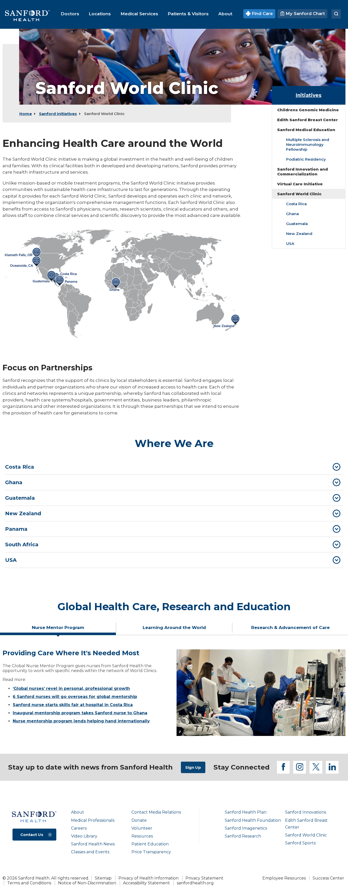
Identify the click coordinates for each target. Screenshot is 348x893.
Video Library (84, 836)
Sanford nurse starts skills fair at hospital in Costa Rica (73, 704)
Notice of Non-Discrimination (87, 883)
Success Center (328, 878)
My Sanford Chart (304, 13)
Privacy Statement (204, 878)
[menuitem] (70, 13)
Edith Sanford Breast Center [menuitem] (307, 119)
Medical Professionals (92, 820)
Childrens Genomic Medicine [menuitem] (308, 109)
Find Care (261, 13)
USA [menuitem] (290, 243)
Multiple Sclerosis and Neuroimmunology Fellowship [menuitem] (307, 144)
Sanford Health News (93, 844)
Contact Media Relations (156, 812)
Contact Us (31, 834)
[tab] (174, 467)
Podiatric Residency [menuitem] (306, 159)
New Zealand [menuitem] (299, 233)
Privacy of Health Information (148, 878)
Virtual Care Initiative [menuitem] (300, 184)
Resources (142, 836)
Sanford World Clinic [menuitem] (299, 193)
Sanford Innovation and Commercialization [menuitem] (302, 171)
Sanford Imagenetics (246, 828)
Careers (79, 828)
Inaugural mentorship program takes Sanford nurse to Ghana (80, 712)
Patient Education (150, 844)
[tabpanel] (174, 692)
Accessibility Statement (146, 883)
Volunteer (141, 828)
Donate (139, 820)
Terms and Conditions (29, 883)
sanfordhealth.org (195, 883)
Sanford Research (243, 836)
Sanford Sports (300, 843)
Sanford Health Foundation (253, 820)
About (77, 812)
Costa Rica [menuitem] (296, 203)
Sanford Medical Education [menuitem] (306, 129)
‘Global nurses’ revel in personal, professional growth (71, 688)
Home (25, 113)
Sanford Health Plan (245, 812)
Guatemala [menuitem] (297, 223)
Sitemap (103, 878)
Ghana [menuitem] (292, 213)
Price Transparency (151, 851)
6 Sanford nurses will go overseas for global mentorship (75, 696)
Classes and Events (90, 851)
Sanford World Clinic (306, 835)
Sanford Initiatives (58, 113)
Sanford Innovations (305, 812)
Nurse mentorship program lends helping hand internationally (81, 721)
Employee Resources (284, 878)
